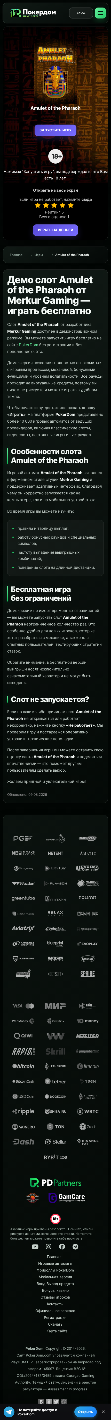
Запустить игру (55, 130)
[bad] (38, 205)
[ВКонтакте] (41, 1402)
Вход (81, 13)
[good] (62, 205)
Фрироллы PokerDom (55, 1270)
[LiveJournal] (71, 1402)
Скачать (55, 1324)
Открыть (85, 1412)
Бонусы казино (55, 1290)
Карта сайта (57, 1331)
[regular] (54, 205)
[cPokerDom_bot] (75, 1246)
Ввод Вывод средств (55, 1283)
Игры (39, 255)
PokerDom (28, 344)
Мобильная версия (55, 1277)
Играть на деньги (55, 230)
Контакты (55, 1304)
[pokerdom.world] (48, 1246)
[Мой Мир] (64, 1402)
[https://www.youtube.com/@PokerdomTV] (35, 1246)
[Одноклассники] (49, 1402)
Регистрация (55, 1317)
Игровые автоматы (55, 1263)
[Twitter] (56, 1402)
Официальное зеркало (55, 1310)
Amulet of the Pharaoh (72, 255)
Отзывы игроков (55, 1297)
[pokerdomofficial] (62, 1246)
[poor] (46, 205)
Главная (16, 255)
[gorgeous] (71, 205)
